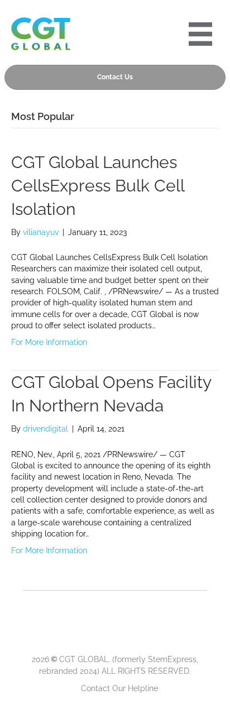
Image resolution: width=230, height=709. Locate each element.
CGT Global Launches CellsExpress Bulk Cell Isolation (97, 185)
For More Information (49, 342)
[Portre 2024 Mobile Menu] (200, 34)
